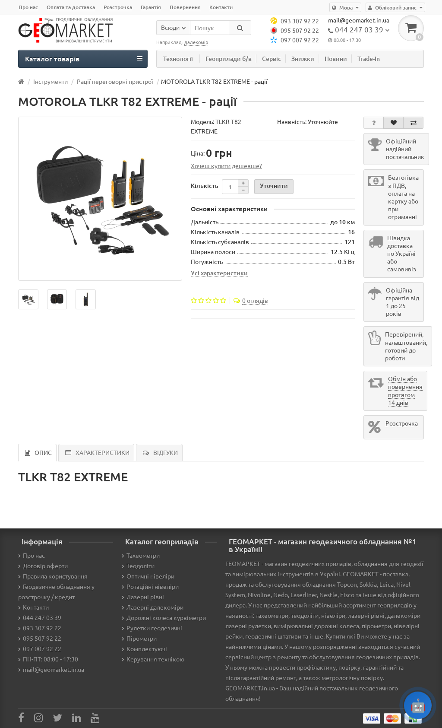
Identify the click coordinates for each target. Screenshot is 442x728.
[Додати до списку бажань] (393, 123)
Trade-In (368, 58)
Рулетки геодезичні (154, 628)
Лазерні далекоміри (154, 607)
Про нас (28, 7)
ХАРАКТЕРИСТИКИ (102, 452)
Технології (178, 58)
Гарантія (151, 7)
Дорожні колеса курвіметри (166, 617)
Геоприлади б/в (228, 58)
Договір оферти (45, 565)
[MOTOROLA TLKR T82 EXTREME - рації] (100, 199)
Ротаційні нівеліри (152, 586)
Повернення (185, 7)
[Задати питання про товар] (373, 123)
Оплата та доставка (71, 7)
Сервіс (271, 58)
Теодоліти (140, 565)
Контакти (221, 7)
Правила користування (55, 576)
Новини (336, 58)
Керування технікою (155, 659)
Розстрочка (118, 7)
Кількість (204, 185)
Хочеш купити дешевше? (226, 165)
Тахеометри (143, 555)
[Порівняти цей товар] (413, 123)
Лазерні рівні (145, 597)
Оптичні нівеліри (150, 576)
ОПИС (43, 452)
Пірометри (141, 638)
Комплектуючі (146, 648)
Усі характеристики (219, 273)
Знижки (302, 58)
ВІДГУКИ (165, 452)
